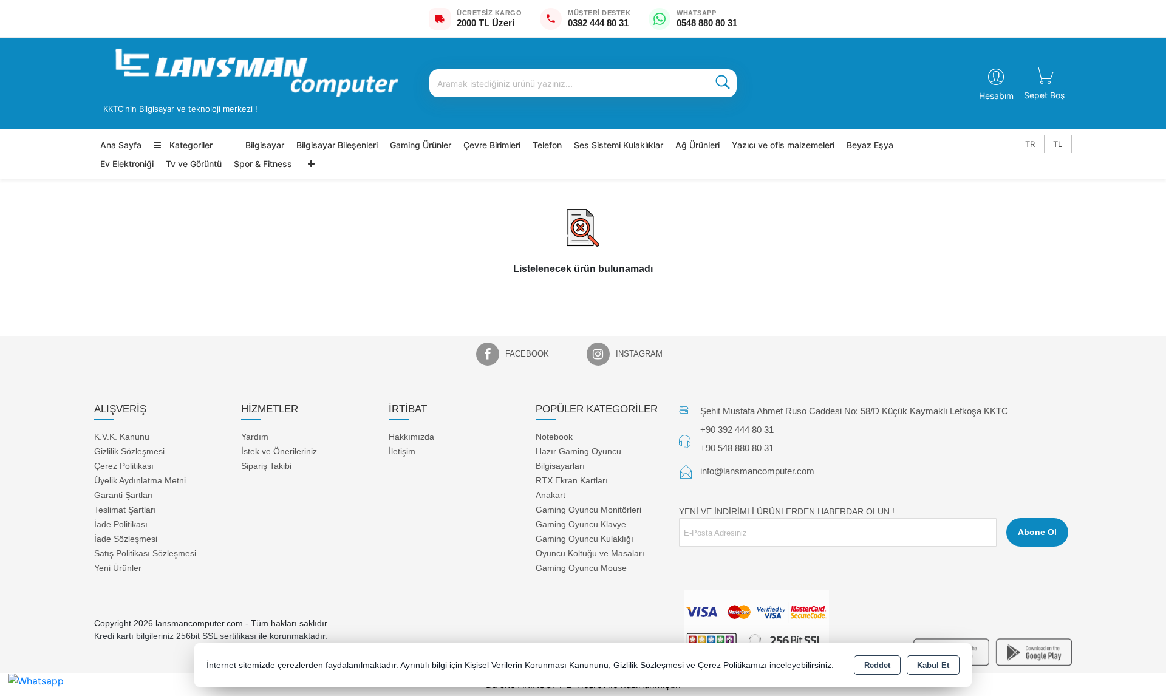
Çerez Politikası (124, 465)
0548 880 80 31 (707, 23)
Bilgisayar (264, 145)
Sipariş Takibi (266, 465)
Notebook (554, 436)
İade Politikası (121, 523)
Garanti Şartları (123, 494)
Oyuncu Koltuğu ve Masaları (590, 553)
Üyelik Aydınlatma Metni (140, 480)
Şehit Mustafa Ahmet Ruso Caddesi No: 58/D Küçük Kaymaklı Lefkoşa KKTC (854, 411)
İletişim (402, 450)
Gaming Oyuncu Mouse (581, 567)
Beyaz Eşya (870, 145)
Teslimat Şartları (125, 509)
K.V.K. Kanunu (121, 436)
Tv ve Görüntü (194, 164)
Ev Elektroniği (127, 164)
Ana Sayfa (120, 145)
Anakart (550, 494)
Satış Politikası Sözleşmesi (145, 553)
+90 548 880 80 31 (737, 447)
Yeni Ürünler (117, 567)
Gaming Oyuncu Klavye (581, 523)
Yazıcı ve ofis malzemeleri (783, 145)
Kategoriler (190, 145)
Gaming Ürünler (420, 145)
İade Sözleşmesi (125, 538)
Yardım (254, 436)
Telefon (547, 145)
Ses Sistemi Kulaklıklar (618, 145)
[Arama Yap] (722, 83)
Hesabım (996, 95)
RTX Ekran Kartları (572, 480)
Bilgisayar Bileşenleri (337, 145)
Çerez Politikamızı (732, 665)
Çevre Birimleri (491, 145)
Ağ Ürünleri (697, 145)
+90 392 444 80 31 (737, 430)
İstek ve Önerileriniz (279, 450)
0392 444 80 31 (598, 23)
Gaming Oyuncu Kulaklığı (584, 538)
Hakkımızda (411, 436)
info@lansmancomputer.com (757, 471)
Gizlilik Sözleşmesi (129, 450)
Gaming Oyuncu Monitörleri (588, 509)
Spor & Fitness (263, 164)
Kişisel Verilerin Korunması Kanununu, (538, 665)
